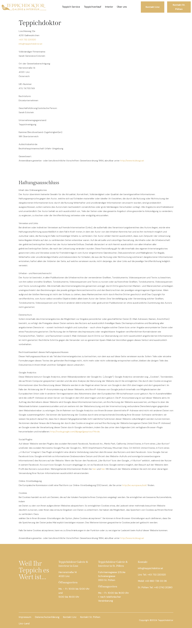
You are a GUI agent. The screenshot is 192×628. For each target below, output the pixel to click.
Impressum (25, 617)
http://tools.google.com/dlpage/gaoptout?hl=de (75, 431)
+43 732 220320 (27, 39)
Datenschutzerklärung (47, 617)
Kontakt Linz (69, 617)
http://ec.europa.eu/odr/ (134, 485)
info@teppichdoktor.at (30, 43)
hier (94, 468)
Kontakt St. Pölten (90, 617)
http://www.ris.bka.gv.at (132, 160)
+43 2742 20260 (163, 587)
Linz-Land (24, 623)
